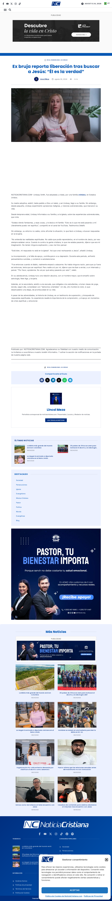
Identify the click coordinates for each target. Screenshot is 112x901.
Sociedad (64, 60)
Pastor (18, 503)
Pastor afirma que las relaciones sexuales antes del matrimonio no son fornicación (77, 768)
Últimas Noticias (24, 440)
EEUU (48, 60)
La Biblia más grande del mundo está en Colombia (39, 447)
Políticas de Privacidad (93, 896)
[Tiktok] (20, 4)
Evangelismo (55, 60)
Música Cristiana (22, 498)
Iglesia (18, 489)
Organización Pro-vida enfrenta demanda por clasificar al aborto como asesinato (35, 768)
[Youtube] (7, 4)
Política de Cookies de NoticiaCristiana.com (63, 896)
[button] (106, 859)
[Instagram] (15, 4)
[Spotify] (72, 834)
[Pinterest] (67, 834)
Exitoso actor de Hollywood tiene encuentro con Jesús (35, 806)
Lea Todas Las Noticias (55, 420)
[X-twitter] (11, 4)
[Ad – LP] (56, 41)
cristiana (82, 195)
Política (18, 507)
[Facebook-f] (3, 4)
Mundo (18, 512)
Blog (17, 520)
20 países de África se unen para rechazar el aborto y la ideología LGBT (83, 448)
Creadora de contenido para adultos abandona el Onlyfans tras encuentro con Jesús (77, 806)
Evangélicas (20, 516)
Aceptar (74, 890)
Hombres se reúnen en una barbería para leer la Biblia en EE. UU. (77, 731)
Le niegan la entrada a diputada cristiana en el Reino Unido (40, 457)
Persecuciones (21, 485)
